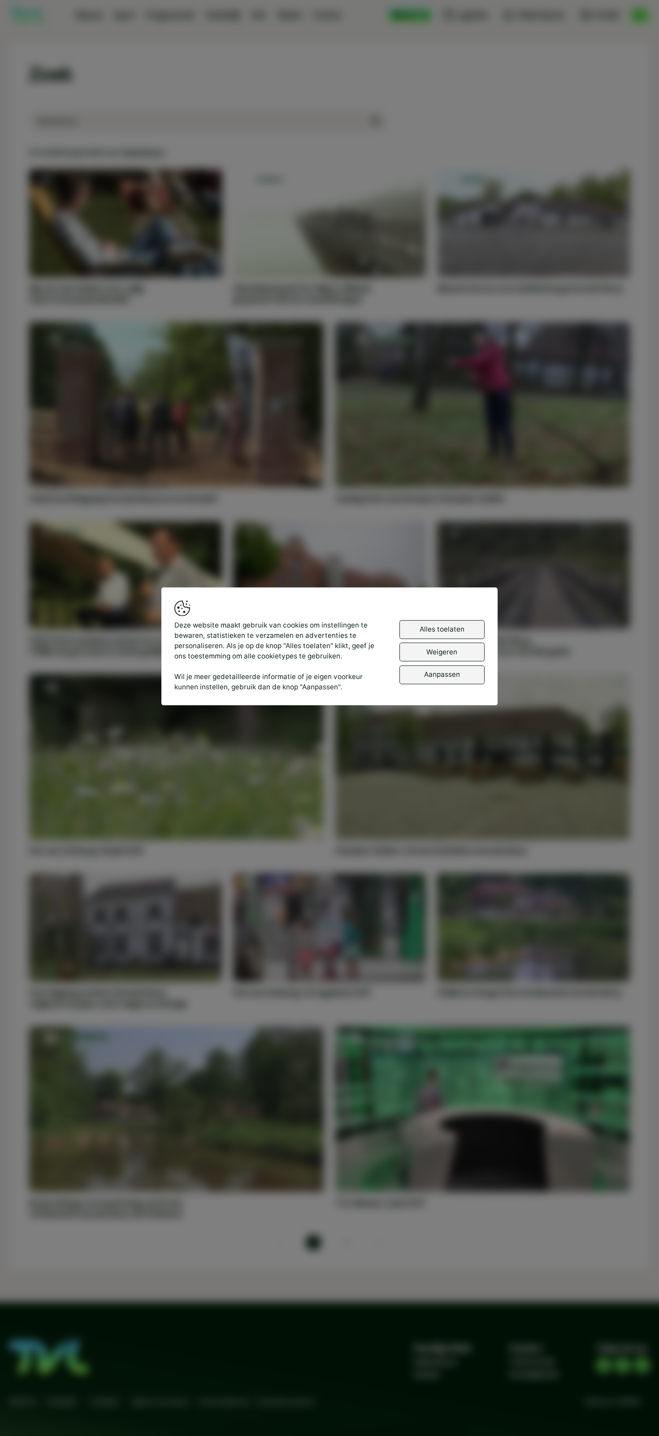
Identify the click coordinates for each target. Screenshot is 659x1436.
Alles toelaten (442, 629)
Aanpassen (442, 674)
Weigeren (441, 651)
